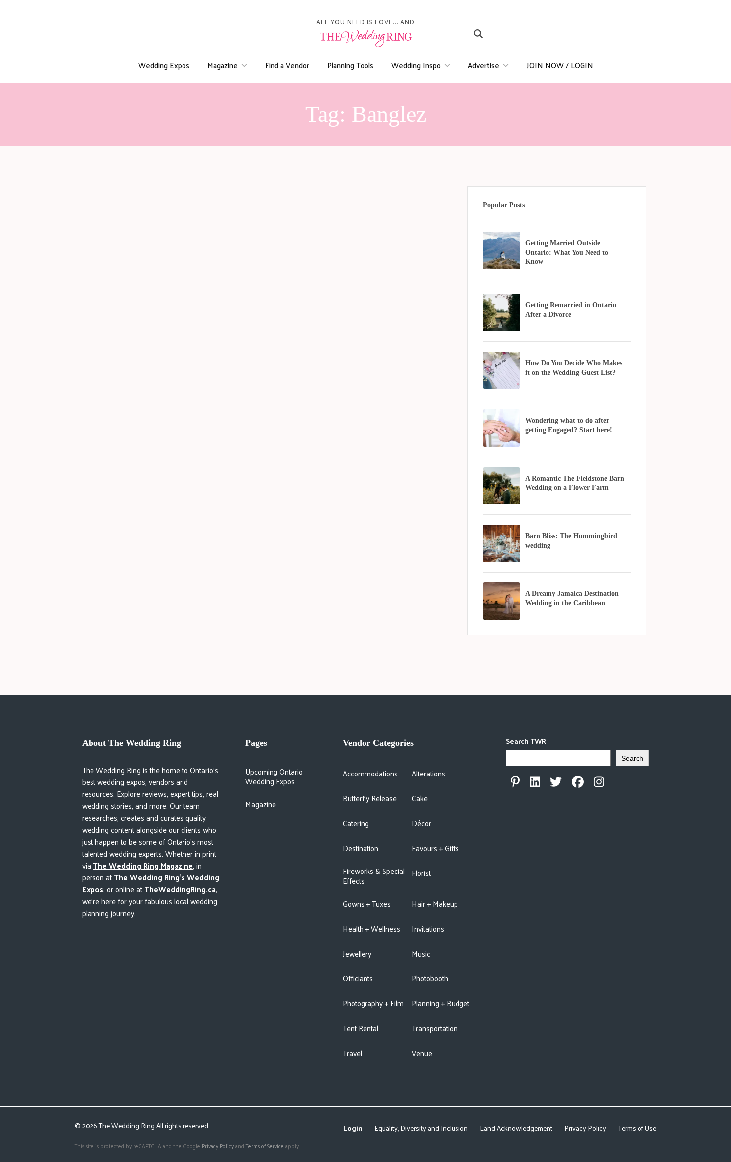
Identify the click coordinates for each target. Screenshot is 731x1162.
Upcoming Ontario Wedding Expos (274, 776)
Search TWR (526, 741)
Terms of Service (265, 1146)
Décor (421, 823)
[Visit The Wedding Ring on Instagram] (599, 782)
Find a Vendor (287, 65)
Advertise (483, 65)
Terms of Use (637, 1128)
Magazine (222, 65)
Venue (422, 1053)
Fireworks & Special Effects (374, 875)
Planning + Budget (440, 1003)
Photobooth (430, 978)
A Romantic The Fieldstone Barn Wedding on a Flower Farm (574, 483)
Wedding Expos (163, 65)
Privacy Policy (585, 1128)
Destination (360, 848)
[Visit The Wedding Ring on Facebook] (577, 782)
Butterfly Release (370, 798)
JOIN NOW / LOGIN (560, 65)
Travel (352, 1053)
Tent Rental (360, 1028)
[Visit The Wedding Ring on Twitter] (556, 782)
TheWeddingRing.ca (180, 889)
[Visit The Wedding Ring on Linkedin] (535, 782)
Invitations (428, 928)
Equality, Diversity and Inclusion (421, 1128)
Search (632, 758)
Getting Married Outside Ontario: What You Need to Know (566, 252)
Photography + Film (373, 1003)
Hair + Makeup (435, 903)
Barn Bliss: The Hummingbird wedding (571, 540)
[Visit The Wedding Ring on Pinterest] (515, 782)
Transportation (434, 1028)
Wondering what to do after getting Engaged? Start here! (568, 425)
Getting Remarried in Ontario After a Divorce (570, 309)
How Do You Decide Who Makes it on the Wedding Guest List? (573, 367)
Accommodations (370, 773)
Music (421, 953)
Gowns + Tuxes (367, 903)
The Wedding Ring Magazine (143, 865)
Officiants (358, 978)
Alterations (428, 773)
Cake (420, 798)
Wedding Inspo (416, 65)
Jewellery (357, 953)
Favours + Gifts (435, 848)
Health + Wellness (371, 928)
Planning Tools (350, 65)
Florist (421, 872)
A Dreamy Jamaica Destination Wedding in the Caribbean (572, 598)
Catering (356, 823)
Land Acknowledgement (516, 1128)
